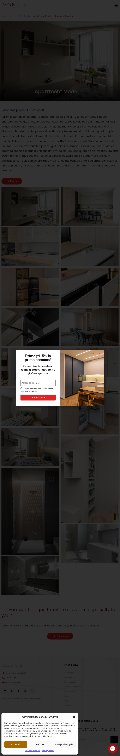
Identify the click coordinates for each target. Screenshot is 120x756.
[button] (74, 717)
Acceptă (15, 744)
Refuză (40, 744)
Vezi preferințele (64, 744)
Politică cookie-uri (32, 750)
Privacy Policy (48, 750)
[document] (60, 378)
